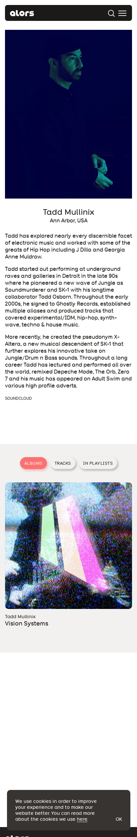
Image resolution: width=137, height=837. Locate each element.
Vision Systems (26, 623)
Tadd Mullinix (20, 616)
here (82, 819)
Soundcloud (18, 398)
